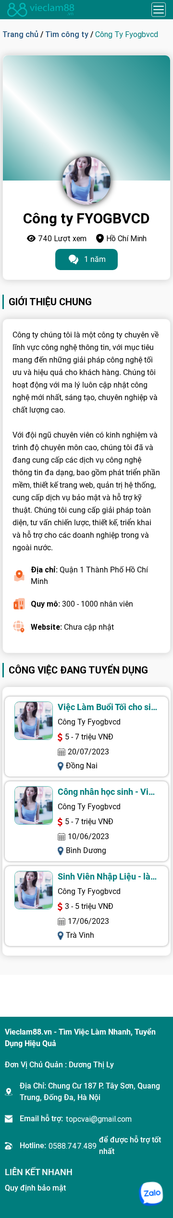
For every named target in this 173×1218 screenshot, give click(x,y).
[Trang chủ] (40, 9)
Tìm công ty (66, 34)
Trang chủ (20, 34)
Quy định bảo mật (35, 1187)
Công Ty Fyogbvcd (89, 721)
